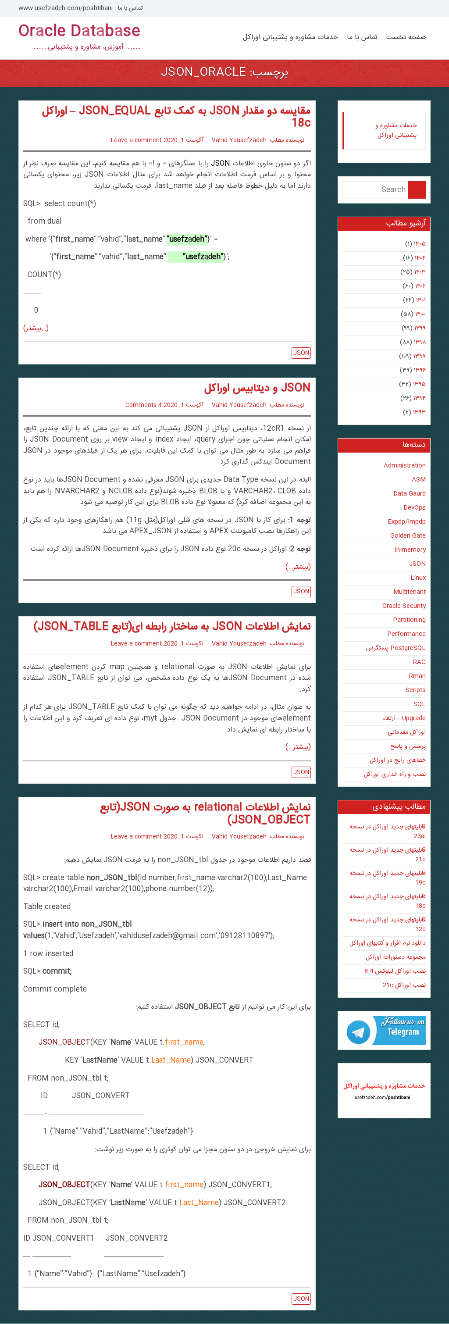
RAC (419, 662)
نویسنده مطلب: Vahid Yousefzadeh (258, 140)
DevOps (414, 508)
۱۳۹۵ (419, 384)
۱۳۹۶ (420, 370)
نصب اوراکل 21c (404, 985)
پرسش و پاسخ (408, 746)
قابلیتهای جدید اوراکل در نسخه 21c (387, 855)
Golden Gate (408, 536)
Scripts (416, 690)
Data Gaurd (409, 494)
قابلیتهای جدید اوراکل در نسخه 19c (387, 878)
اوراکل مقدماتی (407, 732)
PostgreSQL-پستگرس (396, 648)
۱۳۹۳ (419, 412)
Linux (418, 578)
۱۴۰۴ (420, 258)
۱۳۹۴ (419, 398)
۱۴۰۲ (420, 286)
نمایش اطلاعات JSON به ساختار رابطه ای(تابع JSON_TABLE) (172, 627)
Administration (405, 465)
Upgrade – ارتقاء (404, 718)
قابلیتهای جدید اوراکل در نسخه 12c (387, 925)
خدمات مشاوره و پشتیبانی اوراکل (290, 37)
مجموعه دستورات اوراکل (396, 957)
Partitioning (409, 620)
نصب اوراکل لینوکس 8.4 (395, 971)
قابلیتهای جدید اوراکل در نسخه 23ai (387, 832)
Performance (406, 634)
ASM (419, 480)
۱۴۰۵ (420, 244)
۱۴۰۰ (420, 314)
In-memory (410, 550)
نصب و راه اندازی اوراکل (395, 774)
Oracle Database (79, 32)
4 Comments (143, 405)
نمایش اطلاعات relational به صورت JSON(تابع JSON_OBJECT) (205, 814)
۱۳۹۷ (419, 356)
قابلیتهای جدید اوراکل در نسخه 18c (387, 901)
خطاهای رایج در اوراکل (398, 760)
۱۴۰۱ (421, 300)
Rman (417, 676)
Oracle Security (404, 606)
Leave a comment (136, 140)
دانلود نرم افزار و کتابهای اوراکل (387, 943)
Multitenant (409, 592)
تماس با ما (362, 37)
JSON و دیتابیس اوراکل (257, 388)
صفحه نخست (406, 37)
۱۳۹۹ (420, 328)
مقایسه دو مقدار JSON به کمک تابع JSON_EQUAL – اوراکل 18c (176, 118)
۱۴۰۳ (420, 272)
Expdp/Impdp (407, 522)
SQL (419, 704)
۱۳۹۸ (420, 342)
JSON (220, 164)
